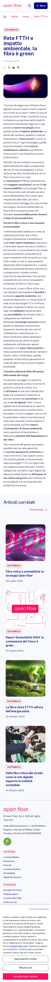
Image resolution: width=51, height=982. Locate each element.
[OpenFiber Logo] (12, 6)
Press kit (7, 865)
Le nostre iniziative (12, 869)
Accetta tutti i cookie (25, 976)
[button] (41, 5)
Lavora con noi (10, 902)
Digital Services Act (12, 877)
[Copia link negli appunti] (4, 67)
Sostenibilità (9, 873)
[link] (39, 510)
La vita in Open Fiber (12, 898)
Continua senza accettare (39, 909)
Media (14, 16)
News (26, 16)
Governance (8, 861)
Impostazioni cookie (25, 959)
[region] (25, 943)
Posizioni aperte (10, 894)
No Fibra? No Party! (12, 890)
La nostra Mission (11, 857)
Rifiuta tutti (25, 967)
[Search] (29, 5)
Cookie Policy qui (18, 946)
